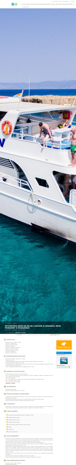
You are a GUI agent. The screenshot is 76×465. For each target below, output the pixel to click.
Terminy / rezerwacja (64, 347)
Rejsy (57, 4)
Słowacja (36, 4)
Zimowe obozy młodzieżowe (67, 4)
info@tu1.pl (66, 1)
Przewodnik (40, 4)
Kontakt (23, 4)
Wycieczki (60, 4)
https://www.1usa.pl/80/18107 (62, 367)
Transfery (53, 4)
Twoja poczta (28, 4)
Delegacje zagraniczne (47, 4)
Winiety (32, 4)
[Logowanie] (73, 1)
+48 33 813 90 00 (57, 1)
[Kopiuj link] (69, 367)
